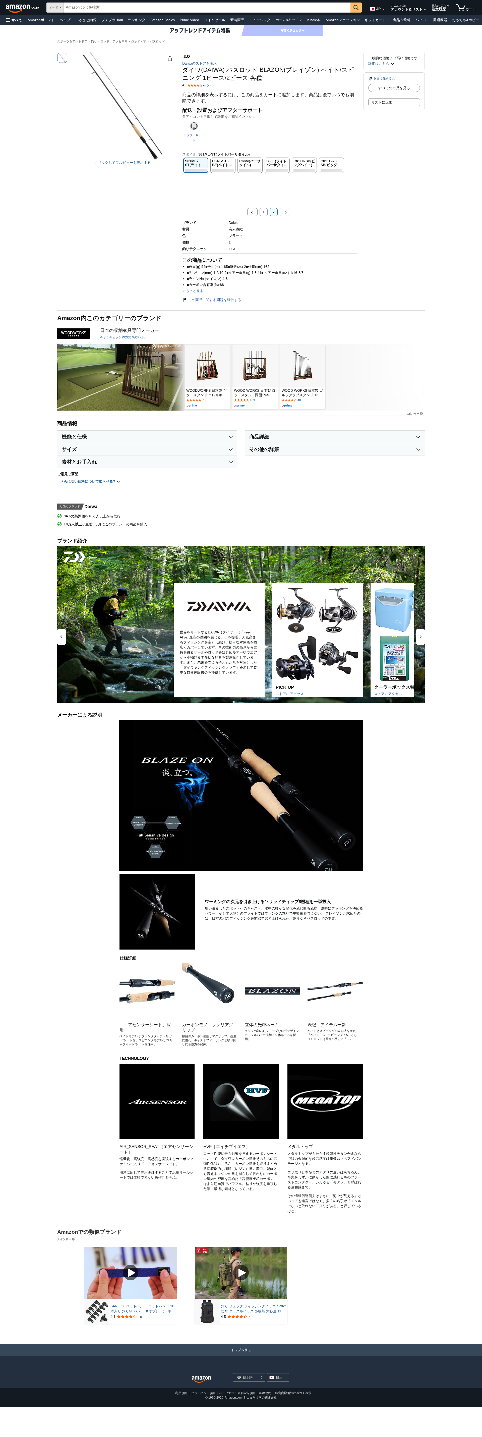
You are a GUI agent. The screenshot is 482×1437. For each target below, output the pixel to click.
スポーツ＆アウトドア (72, 41)
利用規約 (181, 1393)
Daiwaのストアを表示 (199, 63)
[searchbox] (207, 7)
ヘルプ (65, 20)
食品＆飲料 (401, 20)
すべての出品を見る (394, 88)
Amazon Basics (162, 20)
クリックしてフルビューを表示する (122, 163)
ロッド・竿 (138, 41)
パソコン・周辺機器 (431, 20)
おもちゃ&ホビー (465, 20)
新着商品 (237, 20)
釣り (94, 41)
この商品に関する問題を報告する (214, 300)
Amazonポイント (41, 20)
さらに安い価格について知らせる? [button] (88, 481)
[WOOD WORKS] (73, 333)
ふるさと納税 (85, 20)
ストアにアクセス (290, 694)
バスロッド (157, 41)
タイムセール (214, 20)
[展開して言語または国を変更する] (384, 9)
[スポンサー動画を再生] (130, 1273)
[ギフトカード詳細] (388, 20)
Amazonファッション (343, 20)
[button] (14, 20)
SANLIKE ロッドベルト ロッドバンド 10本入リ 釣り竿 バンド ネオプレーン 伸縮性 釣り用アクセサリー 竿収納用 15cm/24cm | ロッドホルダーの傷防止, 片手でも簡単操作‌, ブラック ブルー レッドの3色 (142, 1309)
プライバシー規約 (203, 1393)
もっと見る (194, 291)
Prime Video (189, 20)
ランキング (136, 20)
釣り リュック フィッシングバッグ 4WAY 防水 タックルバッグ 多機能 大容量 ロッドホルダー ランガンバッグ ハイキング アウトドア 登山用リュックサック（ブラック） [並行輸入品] (253, 1309)
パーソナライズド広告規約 (237, 1393)
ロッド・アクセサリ (114, 41)
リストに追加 (381, 102)
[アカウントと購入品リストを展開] (425, 9)
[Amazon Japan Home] (201, 1379)
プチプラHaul (112, 20)
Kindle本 (314, 20)
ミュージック (259, 20)
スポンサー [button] (412, 413)
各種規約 (265, 1393)
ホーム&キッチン (288, 20)
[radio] (62, 58)
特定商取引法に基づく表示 (293, 1393)
